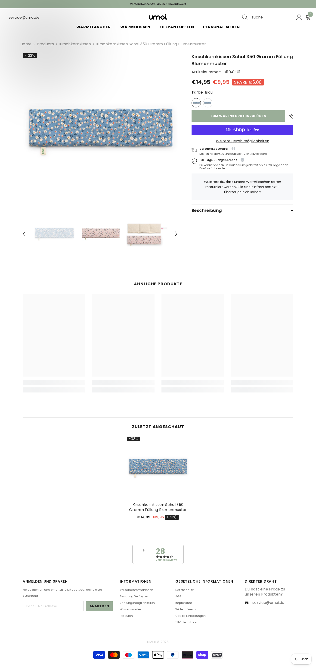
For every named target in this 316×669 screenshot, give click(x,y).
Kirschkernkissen (75, 44)
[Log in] (299, 17)
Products (45, 44)
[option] (100, 130)
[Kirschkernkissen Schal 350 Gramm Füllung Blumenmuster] (158, 467)
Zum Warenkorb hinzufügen (238, 116)
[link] (54, 382)
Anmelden (99, 606)
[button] (24, 233)
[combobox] (271, 17)
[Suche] (266, 17)
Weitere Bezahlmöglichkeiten (242, 141)
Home (25, 44)
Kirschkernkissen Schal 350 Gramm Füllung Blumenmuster (158, 507)
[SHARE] (289, 116)
